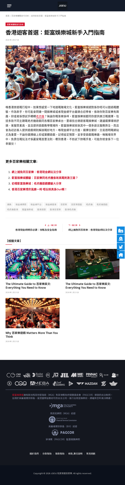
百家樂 (64, 204)
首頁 (7, 15)
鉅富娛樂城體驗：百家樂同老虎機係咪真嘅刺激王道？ (45, 177)
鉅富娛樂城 (27, 209)
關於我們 (34, 453)
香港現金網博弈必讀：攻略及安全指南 (36, 229)
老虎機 (40, 116)
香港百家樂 (55, 209)
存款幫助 (47, 453)
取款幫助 (59, 453)
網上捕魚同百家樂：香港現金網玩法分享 (37, 172)
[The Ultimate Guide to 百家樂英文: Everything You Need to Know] (33, 264)
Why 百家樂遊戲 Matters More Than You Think (32, 334)
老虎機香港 (12, 209)
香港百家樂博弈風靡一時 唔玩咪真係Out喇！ (39, 189)
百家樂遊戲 (76, 204)
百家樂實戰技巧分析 (20, 15)
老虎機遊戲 (102, 204)
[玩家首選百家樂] (62, 5)
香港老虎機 (70, 209)
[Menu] (9, 5)
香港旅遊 (41, 209)
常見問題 (90, 453)
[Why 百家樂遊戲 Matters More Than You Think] (33, 313)
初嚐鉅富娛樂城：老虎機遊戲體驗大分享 (37, 183)
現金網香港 (51, 204)
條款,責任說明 (75, 453)
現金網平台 (36, 204)
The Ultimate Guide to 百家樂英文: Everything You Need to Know (28, 285)
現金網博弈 (21, 204)
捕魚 (9, 204)
